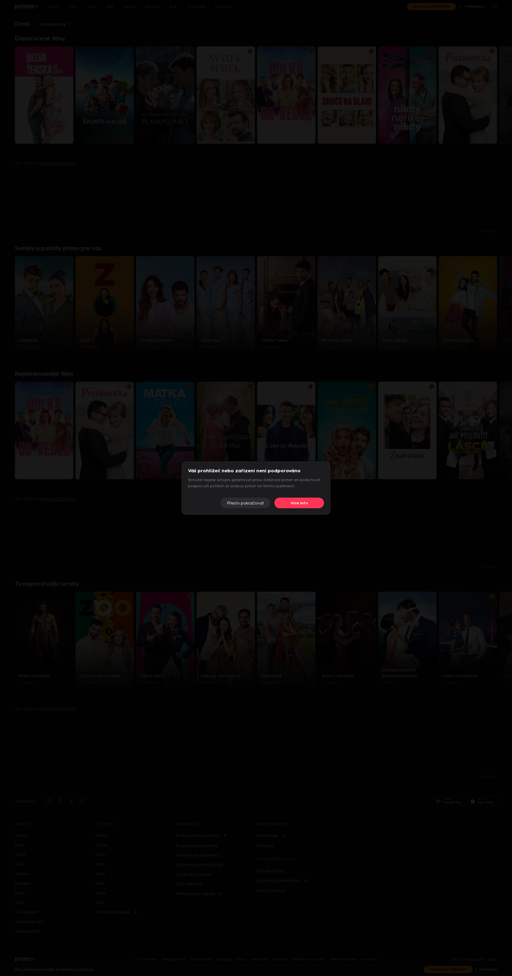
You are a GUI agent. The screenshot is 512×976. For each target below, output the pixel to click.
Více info (299, 503)
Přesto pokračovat (245, 503)
